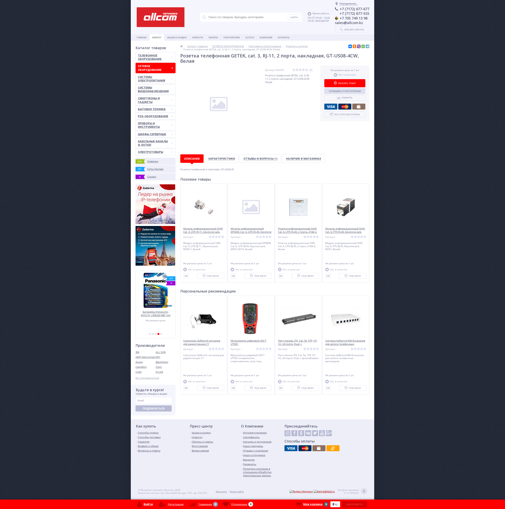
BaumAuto (162, 362)
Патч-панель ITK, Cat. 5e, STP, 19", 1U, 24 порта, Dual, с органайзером (298, 344)
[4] (158, 334)
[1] (150, 334)
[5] (161, 334)
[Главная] (181, 46)
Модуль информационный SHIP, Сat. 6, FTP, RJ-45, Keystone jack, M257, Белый (345, 232)
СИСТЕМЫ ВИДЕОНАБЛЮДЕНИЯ (153, 89)
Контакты (283, 37)
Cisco (159, 367)
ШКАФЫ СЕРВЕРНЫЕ (152, 134)
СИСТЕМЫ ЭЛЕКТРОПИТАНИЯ (151, 78)
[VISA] (330, 107)
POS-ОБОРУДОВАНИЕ (153, 116)
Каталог (157, 37)
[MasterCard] (344, 107)
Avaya (139, 362)
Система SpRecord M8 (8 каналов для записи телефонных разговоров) (345, 344)
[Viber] (359, 46)
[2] (153, 334)
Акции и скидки (176, 37)
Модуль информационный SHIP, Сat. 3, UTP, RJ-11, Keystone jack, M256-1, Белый (203, 232)
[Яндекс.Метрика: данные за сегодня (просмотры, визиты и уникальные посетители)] (301, 491)
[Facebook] (294, 433)
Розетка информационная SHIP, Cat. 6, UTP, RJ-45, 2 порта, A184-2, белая (297, 232)
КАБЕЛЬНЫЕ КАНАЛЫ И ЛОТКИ (153, 143)
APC (158, 357)
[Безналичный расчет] (332, 448)
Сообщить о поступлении (345, 91)
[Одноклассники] (354, 46)
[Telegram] (367, 46)
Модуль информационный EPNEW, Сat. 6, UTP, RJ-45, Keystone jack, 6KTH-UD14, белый (251, 232)
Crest (139, 372)
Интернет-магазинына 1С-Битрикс (351, 491)
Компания (266, 37)
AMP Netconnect (145, 357)
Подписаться (154, 408)
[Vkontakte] (308, 433)
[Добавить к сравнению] (186, 276)
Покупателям (232, 37)
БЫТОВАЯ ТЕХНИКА (152, 109)
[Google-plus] (329, 433)
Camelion (141, 367)
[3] (156, 334)
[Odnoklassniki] (301, 433)
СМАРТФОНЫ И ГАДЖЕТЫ (149, 100)
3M (137, 352)
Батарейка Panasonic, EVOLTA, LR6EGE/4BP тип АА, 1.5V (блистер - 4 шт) (137, 313)
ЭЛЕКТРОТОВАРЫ (150, 152)
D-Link (159, 372)
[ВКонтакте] (350, 46)
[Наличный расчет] (358, 107)
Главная (141, 37)
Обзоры (213, 37)
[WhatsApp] (363, 46)
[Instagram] (287, 433)
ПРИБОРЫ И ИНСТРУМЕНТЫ (149, 125)
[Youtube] (322, 433)
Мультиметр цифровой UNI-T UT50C (248, 342)
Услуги (249, 37)
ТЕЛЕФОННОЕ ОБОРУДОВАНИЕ (150, 57)
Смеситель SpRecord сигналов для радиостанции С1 (201, 342)
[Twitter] (315, 433)
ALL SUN (161, 352)
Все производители (147, 378)
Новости (197, 37)
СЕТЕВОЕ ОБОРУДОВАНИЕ (150, 67)
